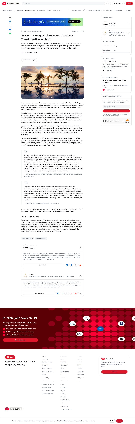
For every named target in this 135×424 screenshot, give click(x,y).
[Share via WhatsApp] (10, 33)
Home (4, 10)
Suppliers (80, 381)
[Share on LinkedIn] (10, 21)
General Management (48, 393)
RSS (62, 403)
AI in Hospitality (77, 10)
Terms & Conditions (66, 409)
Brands (79, 362)
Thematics (63, 393)
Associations (80, 371)
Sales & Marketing (30, 10)
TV (86, 10)
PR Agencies (80, 378)
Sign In (129, 3)
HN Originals (64, 387)
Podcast (92, 10)
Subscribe (116, 111)
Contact (63, 368)
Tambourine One (110, 58)
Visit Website (44, 265)
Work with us (119, 3)
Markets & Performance (48, 371)
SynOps (65, 120)
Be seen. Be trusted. (111, 77)
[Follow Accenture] (80, 247)
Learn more (91, 421)
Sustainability (45, 378)
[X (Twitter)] (76, 265)
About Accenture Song (110, 46)
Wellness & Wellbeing (48, 381)
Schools (79, 365)
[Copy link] (10, 17)
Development (41, 10)
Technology (19, 10)
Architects (80, 368)
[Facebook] (71, 265)
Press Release (25, 31)
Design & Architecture (48, 384)
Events (110, 10)
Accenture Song (26, 220)
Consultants (80, 374)
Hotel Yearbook (65, 400)
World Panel (101, 10)
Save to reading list (30, 60)
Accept (119, 421)
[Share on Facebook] (10, 29)
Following (9, 10)
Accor (35, 52)
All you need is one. (109, 61)
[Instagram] (71, 293)
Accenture (27, 52)
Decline (112, 421)
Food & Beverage (46, 387)
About (62, 359)
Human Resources (47, 368)
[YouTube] (80, 265)
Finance (48, 10)
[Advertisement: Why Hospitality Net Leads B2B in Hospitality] (104, 90)
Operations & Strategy (48, 390)
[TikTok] (80, 293)
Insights (63, 390)
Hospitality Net (110, 90)
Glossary (63, 396)
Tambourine (109, 70)
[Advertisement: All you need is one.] (104, 71)
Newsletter (64, 362)
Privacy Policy (64, 406)
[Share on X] (10, 25)
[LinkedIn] (67, 265)
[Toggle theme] (108, 3)
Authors (79, 359)
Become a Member (20, 340)
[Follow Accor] (80, 275)
